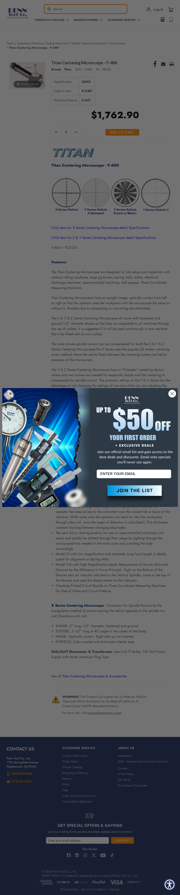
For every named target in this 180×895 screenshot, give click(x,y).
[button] (134, 494)
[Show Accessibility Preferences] (170, 884)
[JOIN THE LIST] (134, 494)
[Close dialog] (172, 394)
